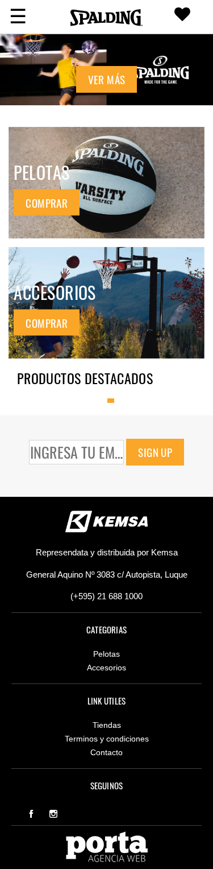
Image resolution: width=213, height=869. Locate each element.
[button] (106, 90)
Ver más (107, 79)
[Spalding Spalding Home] (106, 17)
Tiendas (107, 725)
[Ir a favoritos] (182, 17)
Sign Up (155, 452)
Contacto (106, 752)
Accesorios (106, 667)
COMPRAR (47, 202)
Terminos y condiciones (107, 738)
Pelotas (106, 653)
